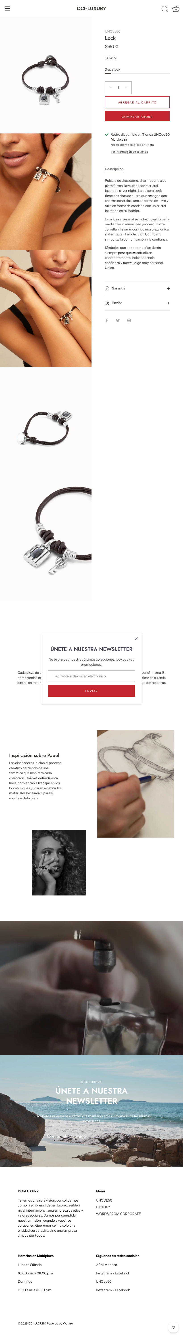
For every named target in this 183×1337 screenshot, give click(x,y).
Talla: (109, 58)
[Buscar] (165, 9)
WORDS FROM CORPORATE (118, 1214)
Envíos (116, 303)
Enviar (91, 691)
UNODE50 (104, 1200)
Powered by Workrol (60, 1323)
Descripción (114, 169)
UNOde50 (113, 31)
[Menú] (8, 8)
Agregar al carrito (137, 102)
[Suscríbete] (132, 1136)
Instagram (104, 1273)
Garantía (118, 288)
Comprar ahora (137, 116)
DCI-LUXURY (91, 8)
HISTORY (103, 1207)
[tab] (116, 169)
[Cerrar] (136, 639)
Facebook (122, 1273)
